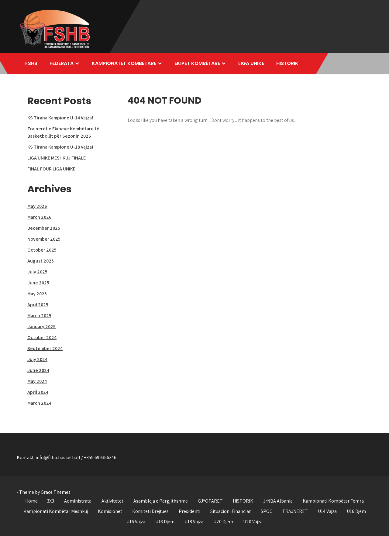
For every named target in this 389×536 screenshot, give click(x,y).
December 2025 (43, 228)
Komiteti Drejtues (150, 511)
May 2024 (37, 381)
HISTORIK (287, 63)
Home (31, 501)
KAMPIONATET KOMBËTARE (124, 63)
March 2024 (39, 403)
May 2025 (37, 293)
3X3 (50, 501)
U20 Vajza (253, 521)
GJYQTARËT (210, 501)
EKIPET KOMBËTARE (197, 63)
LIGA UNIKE (251, 63)
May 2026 (37, 206)
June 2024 (38, 370)
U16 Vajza (135, 521)
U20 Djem (223, 521)
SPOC (266, 511)
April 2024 (37, 392)
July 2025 (37, 272)
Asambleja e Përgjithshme (160, 501)
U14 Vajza (327, 511)
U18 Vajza (193, 521)
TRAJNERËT (295, 511)
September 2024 (45, 348)
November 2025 (43, 239)
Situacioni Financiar (230, 511)
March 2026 (39, 217)
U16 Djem (356, 511)
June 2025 (38, 283)
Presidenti (189, 511)
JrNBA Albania (278, 501)
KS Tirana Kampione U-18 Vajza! (60, 147)
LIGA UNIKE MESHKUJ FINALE (56, 158)
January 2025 (41, 326)
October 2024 (42, 337)
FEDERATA (62, 63)
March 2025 (39, 315)
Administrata (77, 501)
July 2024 (37, 359)
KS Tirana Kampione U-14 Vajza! (60, 118)
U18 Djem (164, 521)
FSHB (31, 63)
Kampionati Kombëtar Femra (333, 501)
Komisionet (110, 511)
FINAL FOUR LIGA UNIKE (51, 169)
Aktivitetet (112, 501)
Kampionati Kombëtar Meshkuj (55, 511)
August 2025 (40, 261)
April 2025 (37, 304)
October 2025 (42, 250)
